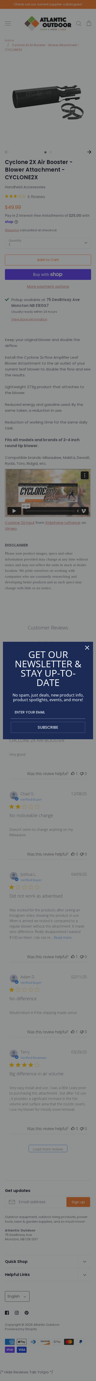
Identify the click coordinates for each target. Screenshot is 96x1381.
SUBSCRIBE (48, 727)
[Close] (87, 648)
